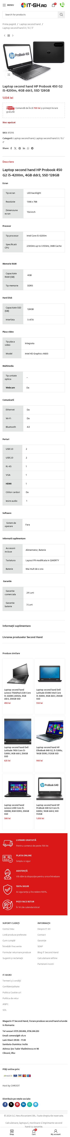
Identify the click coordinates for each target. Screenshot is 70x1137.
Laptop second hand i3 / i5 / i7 (18, 28)
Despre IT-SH (44, 929)
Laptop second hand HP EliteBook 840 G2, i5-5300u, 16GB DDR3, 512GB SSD (49, 750)
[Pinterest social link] (20, 148)
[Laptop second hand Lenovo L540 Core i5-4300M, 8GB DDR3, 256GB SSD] (17, 789)
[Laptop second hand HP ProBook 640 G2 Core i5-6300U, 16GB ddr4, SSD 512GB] (49, 789)
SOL (5, 1010)
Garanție (42, 941)
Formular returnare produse (17, 953)
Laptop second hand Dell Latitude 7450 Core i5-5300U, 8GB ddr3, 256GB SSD (16, 752)
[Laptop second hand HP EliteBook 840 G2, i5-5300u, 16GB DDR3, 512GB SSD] (49, 731)
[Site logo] (34, 5)
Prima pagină (9, 24)
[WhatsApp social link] (28, 148)
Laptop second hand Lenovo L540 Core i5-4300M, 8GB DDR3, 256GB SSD (16, 810)
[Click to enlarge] (9, 75)
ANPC (5, 1004)
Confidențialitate (11, 987)
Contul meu (8, 929)
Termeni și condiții (12, 981)
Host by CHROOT (11, 1086)
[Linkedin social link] (24, 148)
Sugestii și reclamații (13, 958)
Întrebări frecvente (12, 947)
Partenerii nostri (46, 964)
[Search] (61, 14)
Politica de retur (11, 998)
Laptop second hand (30, 24)
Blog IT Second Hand (48, 953)
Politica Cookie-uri (12, 993)
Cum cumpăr (9, 941)
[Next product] (13, 36)
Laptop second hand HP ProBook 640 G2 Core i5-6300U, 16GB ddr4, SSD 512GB (48, 810)
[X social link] (15, 148)
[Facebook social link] (11, 148)
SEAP (40, 947)
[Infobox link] (62, 5)
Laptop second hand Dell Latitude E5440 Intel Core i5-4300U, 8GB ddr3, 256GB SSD (49, 694)
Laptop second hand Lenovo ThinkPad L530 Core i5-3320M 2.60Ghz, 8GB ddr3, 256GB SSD (17, 694)
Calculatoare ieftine (47, 958)
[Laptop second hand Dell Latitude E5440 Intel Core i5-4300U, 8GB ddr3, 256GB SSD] (49, 673)
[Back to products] (9, 36)
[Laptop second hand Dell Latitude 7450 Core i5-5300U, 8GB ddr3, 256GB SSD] (17, 731)
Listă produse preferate (14, 935)
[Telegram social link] (32, 148)
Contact (42, 935)
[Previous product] (5, 36)
